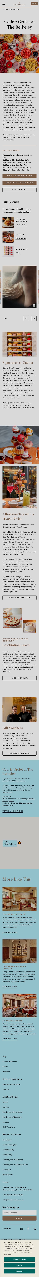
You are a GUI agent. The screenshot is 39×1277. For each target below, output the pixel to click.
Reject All (19, 1265)
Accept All (19, 1271)
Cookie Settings (19, 1259)
